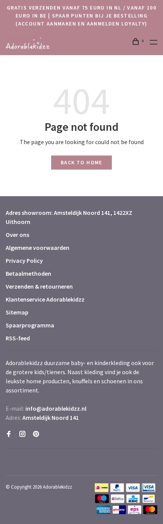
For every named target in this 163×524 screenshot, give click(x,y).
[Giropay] (119, 512)
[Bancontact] (148, 501)
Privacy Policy (24, 260)
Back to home (81, 162)
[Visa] (133, 490)
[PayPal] (117, 490)
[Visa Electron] (148, 490)
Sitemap (17, 312)
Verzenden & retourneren (39, 286)
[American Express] (104, 512)
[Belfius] (117, 501)
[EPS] (134, 512)
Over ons (17, 234)
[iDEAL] (101, 490)
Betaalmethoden (28, 273)
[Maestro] (102, 501)
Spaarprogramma (30, 325)
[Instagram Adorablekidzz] (22, 434)
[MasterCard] (150, 512)
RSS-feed (18, 338)
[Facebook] (9, 434)
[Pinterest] (36, 434)
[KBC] (133, 501)
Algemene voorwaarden (37, 247)
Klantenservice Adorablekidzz (45, 299)
